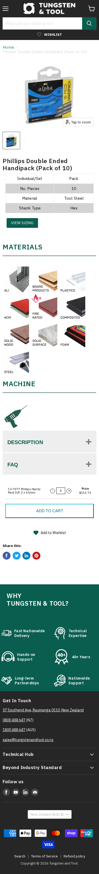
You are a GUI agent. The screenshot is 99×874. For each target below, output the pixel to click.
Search (19, 856)
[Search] (89, 23)
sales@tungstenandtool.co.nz (28, 739)
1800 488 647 (14, 729)
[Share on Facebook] (7, 556)
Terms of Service (44, 856)
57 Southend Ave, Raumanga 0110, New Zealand (43, 710)
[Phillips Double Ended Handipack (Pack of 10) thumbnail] (11, 140)
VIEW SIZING (22, 223)
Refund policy (74, 856)
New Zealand (47, 814)
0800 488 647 (14, 720)
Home (8, 47)
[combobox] (42, 23)
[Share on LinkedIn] (26, 556)
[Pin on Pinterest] (36, 556)
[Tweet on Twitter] (17, 556)
